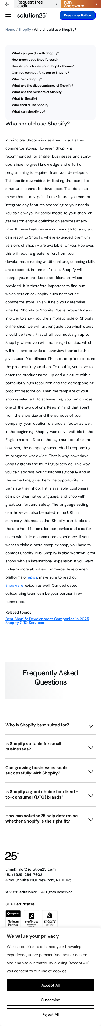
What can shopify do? (28, 111)
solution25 (28, 891)
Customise (50, 999)
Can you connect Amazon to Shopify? (40, 72)
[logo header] (32, 15)
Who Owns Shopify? (27, 79)
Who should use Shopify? (31, 105)
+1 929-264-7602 (27, 874)
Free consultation (77, 15)
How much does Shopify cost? (35, 60)
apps (32, 577)
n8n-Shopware (74, 4)
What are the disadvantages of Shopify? (42, 85)
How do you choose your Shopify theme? (43, 66)
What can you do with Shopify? (35, 53)
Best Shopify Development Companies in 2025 (47, 618)
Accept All (50, 985)
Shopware (14, 585)
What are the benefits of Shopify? (37, 92)
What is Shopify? (24, 98)
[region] (50, 976)
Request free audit (30, 4)
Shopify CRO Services (24, 622)
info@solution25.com (36, 869)
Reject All (50, 1014)
